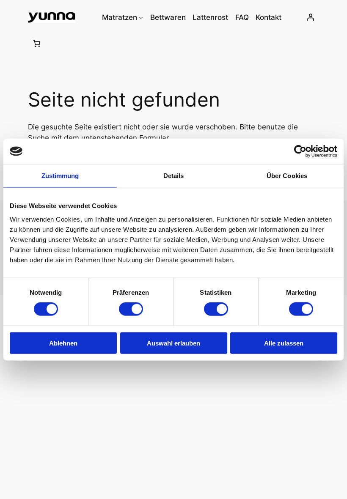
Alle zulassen (283, 342)
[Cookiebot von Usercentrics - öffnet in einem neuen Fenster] (300, 151)
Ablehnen (63, 342)
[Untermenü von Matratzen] (141, 17)
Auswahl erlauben (173, 342)
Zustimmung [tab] (60, 175)
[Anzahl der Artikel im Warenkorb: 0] (37, 43)
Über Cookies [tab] (287, 175)
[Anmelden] (310, 17)
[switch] (131, 309)
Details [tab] (173, 175)
